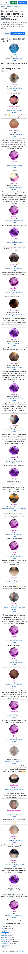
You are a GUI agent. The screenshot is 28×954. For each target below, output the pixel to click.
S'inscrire (13, 2)
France (9, 6)
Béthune (4, 936)
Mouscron (5, 945)
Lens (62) (8, 243)
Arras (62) (8, 343)
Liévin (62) (9, 684)
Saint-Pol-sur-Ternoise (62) (10, 607)
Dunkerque (5, 932)
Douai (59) (9, 110)
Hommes (7, 34)
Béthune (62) (8, 268)
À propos (21, 951)
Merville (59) (8, 59)
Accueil (3, 6)
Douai (3, 930)
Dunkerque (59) (8, 221)
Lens (3, 934)
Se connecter (22, 2)
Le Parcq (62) (8, 890)
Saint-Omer (5, 943)
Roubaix (4, 937)
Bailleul (4, 947)
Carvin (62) (9, 398)
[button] (7, 2)
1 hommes (14, 19)
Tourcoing (5, 939)
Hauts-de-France (17, 6)
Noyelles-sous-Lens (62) (8, 509)
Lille (3, 926)
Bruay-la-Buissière (7, 941)
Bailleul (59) (8, 789)
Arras (3, 928)
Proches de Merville (18, 34)
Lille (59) (8, 89)
